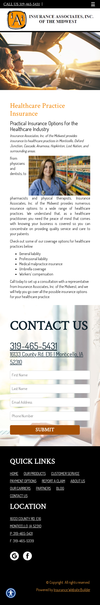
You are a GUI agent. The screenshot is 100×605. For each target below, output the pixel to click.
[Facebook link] (29, 555)
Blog (60, 488)
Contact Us (19, 495)
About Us (77, 481)
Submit (45, 429)
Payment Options (23, 481)
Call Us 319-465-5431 (21, 4)
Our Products (35, 473)
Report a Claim (53, 481)
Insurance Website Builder (72, 589)
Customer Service (65, 473)
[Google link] (16, 555)
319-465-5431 (33, 345)
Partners (43, 488)
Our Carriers (20, 488)
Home (14, 473)
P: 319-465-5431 (21, 533)
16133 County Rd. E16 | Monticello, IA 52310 (46, 357)
